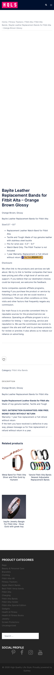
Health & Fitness (9, 612)
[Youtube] (40, 653)
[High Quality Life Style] (10, 4)
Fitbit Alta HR (8, 578)
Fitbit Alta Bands (20, 370)
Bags (4, 565)
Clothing (6, 575)
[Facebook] (21, 653)
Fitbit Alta (29, 22)
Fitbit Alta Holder (10, 602)
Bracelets (6, 572)
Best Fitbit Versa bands (13, 588)
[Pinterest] (13, 653)
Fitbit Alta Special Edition (14, 605)
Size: (4, 224)
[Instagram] (30, 653)
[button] (46, 5)
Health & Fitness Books (13, 615)
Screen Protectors (10, 622)
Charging (6, 595)
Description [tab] (8, 381)
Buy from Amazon (40, 485)
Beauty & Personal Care (13, 568)
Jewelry (5, 618)
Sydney (27, 670)
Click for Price (27, 349)
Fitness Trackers (16, 22)
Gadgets (6, 608)
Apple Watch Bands (11, 585)
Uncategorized (9, 625)
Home (4, 22)
